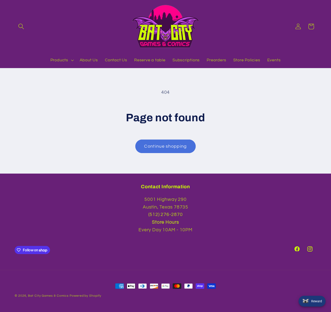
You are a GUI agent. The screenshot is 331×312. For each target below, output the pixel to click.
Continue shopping (165, 146)
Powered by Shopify (85, 295)
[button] (21, 26)
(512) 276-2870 (165, 214)
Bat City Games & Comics (48, 295)
